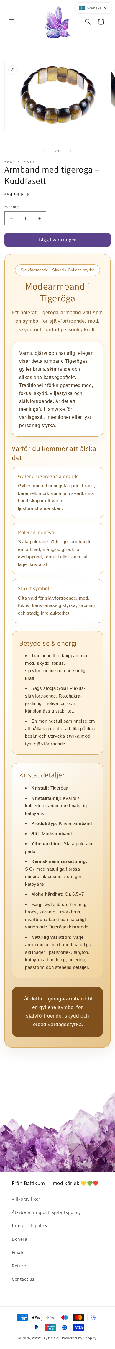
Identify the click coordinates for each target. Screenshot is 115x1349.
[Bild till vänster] (44, 150)
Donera (19, 1239)
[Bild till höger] (70, 150)
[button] (11, 21)
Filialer (19, 1252)
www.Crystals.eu (46, 1338)
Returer (20, 1265)
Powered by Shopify (79, 1338)
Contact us (23, 1279)
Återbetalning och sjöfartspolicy (46, 1212)
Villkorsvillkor (26, 1199)
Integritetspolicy (29, 1225)
